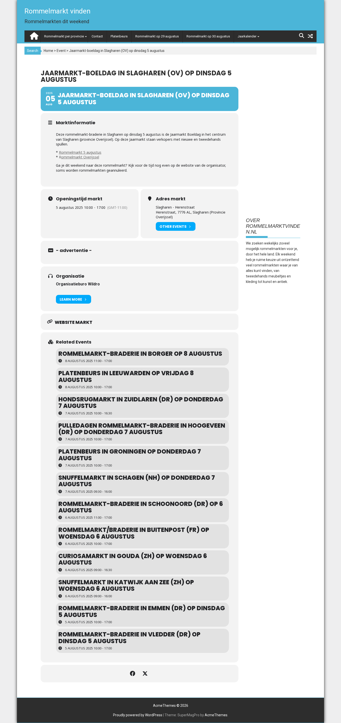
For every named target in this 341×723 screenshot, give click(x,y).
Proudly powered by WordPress (137, 715)
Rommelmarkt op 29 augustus (157, 36)
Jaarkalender (247, 36)
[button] (330, 7)
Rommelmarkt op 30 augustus (208, 36)
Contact (97, 36)
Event (61, 51)
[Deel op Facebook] (133, 673)
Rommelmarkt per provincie (64, 36)
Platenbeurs (119, 36)
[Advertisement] (273, 134)
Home (48, 51)
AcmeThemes (216, 715)
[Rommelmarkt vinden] (33, 35)
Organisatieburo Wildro (78, 284)
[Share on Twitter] (146, 673)
